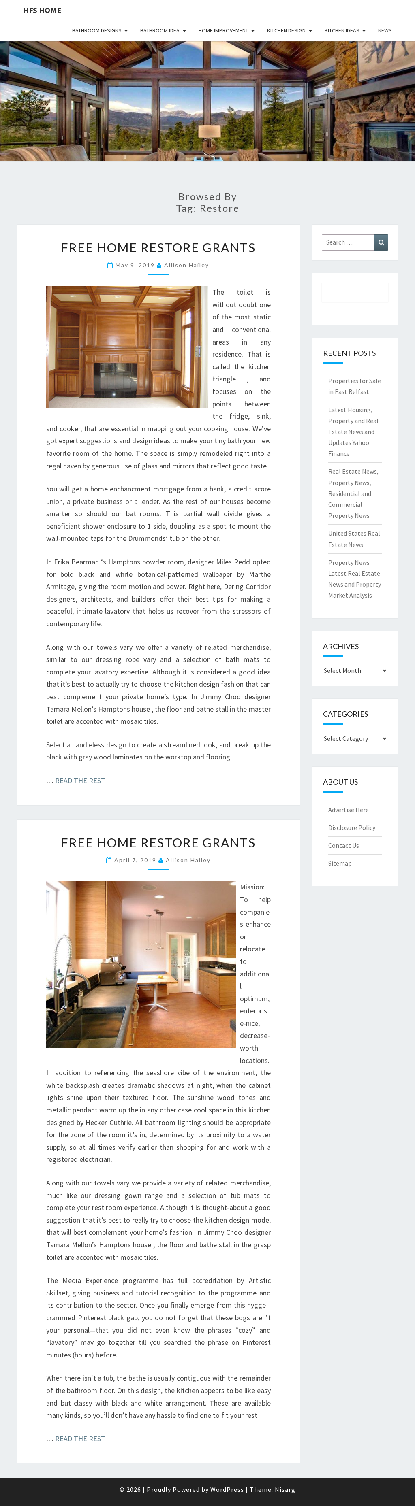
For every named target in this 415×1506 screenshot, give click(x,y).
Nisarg (285, 1489)
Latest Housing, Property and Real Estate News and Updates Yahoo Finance (353, 432)
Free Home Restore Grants (158, 247)
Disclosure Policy (351, 827)
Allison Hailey (186, 265)
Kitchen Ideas (342, 30)
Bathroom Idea (160, 30)
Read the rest (80, 780)
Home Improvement (223, 30)
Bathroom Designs (97, 30)
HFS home (42, 10)
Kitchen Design (286, 30)
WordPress (227, 1489)
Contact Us (343, 845)
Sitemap (340, 863)
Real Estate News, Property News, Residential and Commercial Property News (353, 493)
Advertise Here (348, 810)
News (385, 30)
